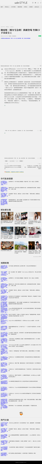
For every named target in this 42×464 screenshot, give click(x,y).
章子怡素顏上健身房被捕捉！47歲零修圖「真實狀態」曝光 (20, 237)
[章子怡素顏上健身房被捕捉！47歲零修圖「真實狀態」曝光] (4, 455)
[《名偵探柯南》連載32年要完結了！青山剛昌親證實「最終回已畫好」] (4, 448)
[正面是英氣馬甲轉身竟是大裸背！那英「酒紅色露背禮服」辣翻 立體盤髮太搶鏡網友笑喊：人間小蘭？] (4, 401)
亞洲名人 (12, 26)
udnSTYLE (3, 26)
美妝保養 (20, 7)
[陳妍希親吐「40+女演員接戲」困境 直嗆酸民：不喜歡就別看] (4, 407)
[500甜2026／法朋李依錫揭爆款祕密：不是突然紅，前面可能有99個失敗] (4, 370)
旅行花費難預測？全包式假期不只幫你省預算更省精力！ (7, 222)
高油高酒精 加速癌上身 (6, 250)
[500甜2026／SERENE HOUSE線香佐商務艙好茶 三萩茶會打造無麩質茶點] (4, 395)
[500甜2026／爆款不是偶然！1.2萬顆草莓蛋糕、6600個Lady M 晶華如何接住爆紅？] (4, 376)
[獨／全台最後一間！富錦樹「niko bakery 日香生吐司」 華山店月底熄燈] (4, 273)
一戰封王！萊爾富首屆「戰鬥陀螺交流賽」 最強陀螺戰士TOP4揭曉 (24, 351)
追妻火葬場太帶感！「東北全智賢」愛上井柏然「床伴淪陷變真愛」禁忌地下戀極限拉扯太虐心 (34, 252)
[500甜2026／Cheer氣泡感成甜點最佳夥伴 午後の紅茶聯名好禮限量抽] (4, 389)
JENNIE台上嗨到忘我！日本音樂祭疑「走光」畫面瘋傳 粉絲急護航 (24, 423)
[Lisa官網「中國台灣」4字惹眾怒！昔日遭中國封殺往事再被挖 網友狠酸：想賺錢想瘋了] (4, 334)
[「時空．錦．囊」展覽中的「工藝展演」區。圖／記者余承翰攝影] (22, 117)
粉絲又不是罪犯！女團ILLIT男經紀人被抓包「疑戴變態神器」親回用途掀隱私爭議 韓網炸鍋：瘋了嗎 (21, 222)
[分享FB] (2, 69)
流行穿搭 (13, 7)
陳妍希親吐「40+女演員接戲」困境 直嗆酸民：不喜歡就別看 (23, 405)
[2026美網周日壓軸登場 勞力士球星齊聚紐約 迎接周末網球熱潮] (4, 383)
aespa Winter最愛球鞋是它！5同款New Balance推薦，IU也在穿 (24, 320)
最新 (2, 7)
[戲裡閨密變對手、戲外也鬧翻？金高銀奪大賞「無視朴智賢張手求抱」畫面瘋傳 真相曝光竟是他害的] (4, 201)
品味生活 (37, 7)
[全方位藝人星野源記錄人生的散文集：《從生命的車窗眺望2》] (4, 267)
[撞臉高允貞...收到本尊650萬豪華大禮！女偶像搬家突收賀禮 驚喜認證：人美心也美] (4, 189)
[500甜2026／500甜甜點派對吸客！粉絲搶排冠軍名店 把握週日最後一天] (4, 358)
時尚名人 (7, 7)
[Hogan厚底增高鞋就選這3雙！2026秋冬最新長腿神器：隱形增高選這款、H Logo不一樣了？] (4, 310)
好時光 (25, 7)
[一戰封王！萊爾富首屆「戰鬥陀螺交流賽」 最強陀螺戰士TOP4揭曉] (4, 352)
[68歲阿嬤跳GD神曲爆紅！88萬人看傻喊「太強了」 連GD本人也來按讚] (4, 442)
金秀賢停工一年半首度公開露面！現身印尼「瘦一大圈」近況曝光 (24, 181)
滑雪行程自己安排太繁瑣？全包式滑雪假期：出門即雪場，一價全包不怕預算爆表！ (7, 237)
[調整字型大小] (2, 81)
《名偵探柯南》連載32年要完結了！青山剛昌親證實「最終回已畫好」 (25, 447)
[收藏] (2, 77)
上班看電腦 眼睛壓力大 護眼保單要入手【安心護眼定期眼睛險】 (34, 222)
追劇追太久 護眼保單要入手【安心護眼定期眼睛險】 (34, 236)
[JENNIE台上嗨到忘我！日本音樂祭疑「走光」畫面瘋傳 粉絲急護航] (4, 424)
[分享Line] (2, 73)
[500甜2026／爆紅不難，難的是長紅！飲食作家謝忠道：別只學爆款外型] (4, 364)
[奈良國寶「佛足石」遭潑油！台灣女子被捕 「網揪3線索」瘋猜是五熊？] (4, 195)
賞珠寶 (30, 7)
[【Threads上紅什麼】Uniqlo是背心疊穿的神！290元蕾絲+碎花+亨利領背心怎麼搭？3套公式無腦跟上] (4, 346)
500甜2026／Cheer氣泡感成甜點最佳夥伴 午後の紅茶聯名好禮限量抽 (25, 387)
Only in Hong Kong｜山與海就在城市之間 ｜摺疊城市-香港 (21, 252)
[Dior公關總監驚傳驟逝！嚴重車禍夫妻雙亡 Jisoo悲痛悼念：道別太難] (4, 436)
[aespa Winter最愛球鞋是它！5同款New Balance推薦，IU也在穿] (4, 322)
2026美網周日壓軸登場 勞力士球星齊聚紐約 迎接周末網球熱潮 (23, 381)
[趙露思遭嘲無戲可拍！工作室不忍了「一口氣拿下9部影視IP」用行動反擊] (4, 328)
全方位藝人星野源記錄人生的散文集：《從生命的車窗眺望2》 (23, 266)
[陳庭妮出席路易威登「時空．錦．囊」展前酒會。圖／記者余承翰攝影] (21, 51)
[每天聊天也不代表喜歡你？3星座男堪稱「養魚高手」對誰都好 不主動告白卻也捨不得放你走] (4, 298)
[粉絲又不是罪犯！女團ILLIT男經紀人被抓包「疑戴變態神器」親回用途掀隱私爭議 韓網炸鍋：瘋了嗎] (4, 316)
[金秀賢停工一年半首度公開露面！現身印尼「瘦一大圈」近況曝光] (4, 183)
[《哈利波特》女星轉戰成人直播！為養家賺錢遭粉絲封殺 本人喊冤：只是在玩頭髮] (4, 340)
